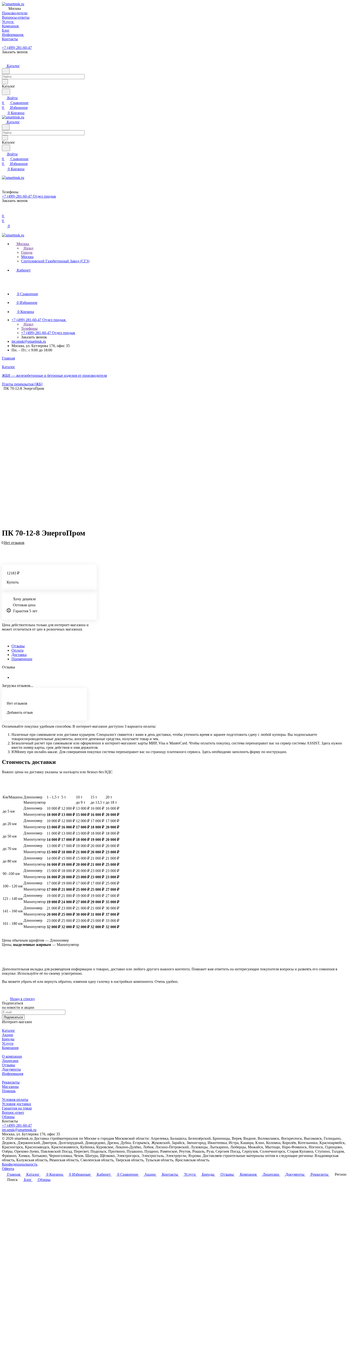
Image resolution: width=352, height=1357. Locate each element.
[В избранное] (4, 545)
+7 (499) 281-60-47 (17, 48)
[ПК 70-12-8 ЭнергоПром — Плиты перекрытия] (172, 457)
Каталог (8, 1030)
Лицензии (10, 1061)
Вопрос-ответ (13, 1112)
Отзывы (18, 646)
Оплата (17, 650)
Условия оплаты (15, 1099)
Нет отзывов (14, 543)
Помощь (9, 1091)
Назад (28, 248)
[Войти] (4, 211)
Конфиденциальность (19, 1164)
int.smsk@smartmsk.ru (28, 341)
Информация (12, 1074)
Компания (10, 1048)
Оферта (8, 1169)
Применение (21, 659)
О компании (12, 1056)
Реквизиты (11, 1082)
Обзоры (8, 1117)
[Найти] (6, 91)
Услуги (7, 1043)
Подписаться (13, 1017)
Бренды (8, 1039)
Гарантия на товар (17, 1108)
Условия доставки (16, 1104)
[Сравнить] (4, 550)
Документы (11, 1069)
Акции (7, 1035)
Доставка (19, 655)
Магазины (10, 1087)
